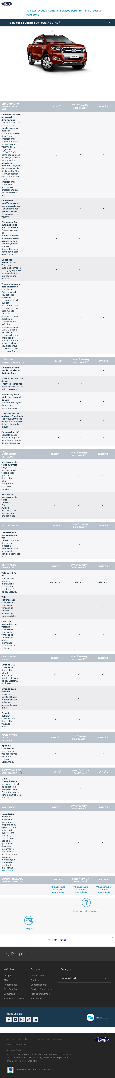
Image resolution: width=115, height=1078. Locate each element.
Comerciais (9, 994)
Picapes (8, 975)
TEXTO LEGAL (57, 940)
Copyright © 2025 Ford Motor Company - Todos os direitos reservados (36, 1039)
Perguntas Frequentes (86, 911)
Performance (10, 985)
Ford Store (36, 998)
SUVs (6, 980)
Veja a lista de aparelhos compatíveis (57, 889)
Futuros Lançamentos (15, 998)
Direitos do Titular (13, 1050)
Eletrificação (10, 989)
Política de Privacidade (16, 1045)
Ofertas (34, 980)
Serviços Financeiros (41, 989)
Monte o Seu (37, 975)
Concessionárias (39, 985)
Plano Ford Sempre (40, 994)
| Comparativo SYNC (35, 22)
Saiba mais (7, 870)
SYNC (29, 929)
